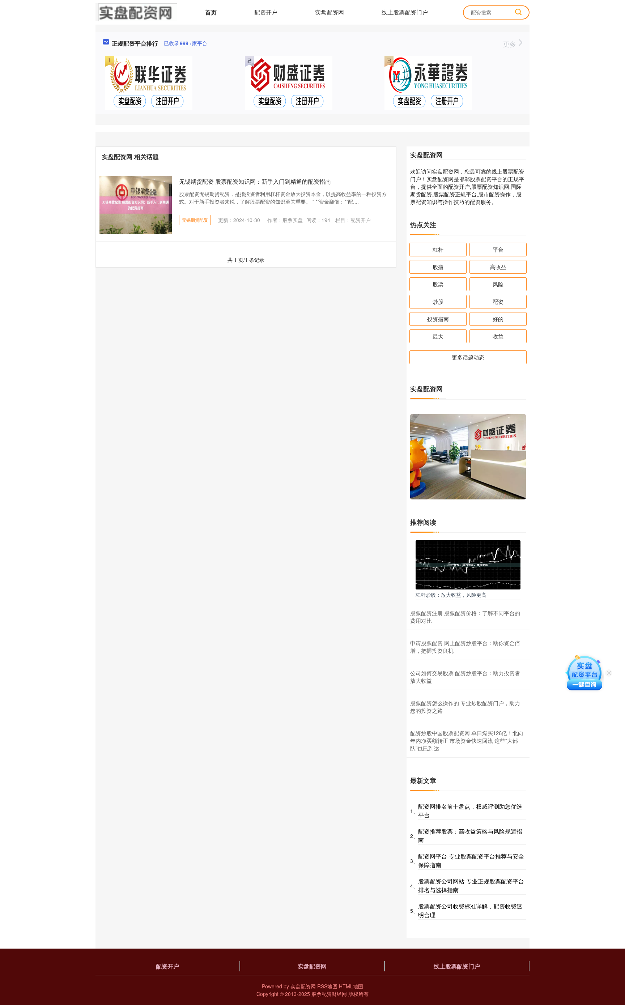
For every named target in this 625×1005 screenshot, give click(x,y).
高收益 (498, 267)
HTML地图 (351, 986)
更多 (510, 43)
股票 (438, 284)
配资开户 (265, 12)
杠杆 (438, 249)
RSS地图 (327, 986)
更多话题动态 (468, 357)
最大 (438, 336)
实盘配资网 (329, 12)
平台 (498, 249)
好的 (498, 319)
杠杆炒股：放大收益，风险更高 (451, 594)
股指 (438, 267)
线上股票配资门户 (405, 12)
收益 (498, 336)
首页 (211, 12)
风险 (498, 284)
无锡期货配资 (195, 220)
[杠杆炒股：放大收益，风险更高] (468, 564)
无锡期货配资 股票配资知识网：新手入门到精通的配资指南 (255, 181)
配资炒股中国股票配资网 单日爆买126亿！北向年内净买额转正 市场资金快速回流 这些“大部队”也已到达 (466, 740)
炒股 (438, 301)
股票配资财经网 (329, 993)
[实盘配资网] (136, 11)
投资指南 (438, 319)
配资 (498, 301)
